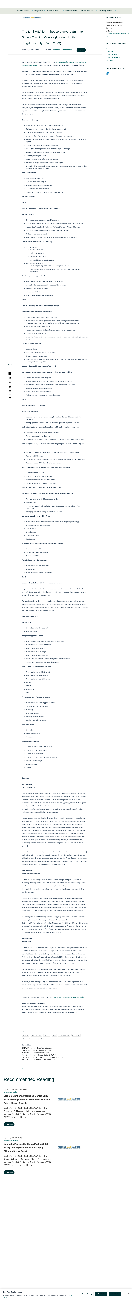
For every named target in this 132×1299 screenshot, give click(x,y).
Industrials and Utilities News (88, 11)
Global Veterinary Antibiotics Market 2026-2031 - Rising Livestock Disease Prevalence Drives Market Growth (27, 1100)
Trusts (43, 1039)
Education (25, 1035)
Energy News (38, 11)
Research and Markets (62, 50)
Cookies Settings (87, 1294)
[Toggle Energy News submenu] (45, 11)
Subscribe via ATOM (113, 57)
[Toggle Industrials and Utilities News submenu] (97, 11)
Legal (54, 1035)
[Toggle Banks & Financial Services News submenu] (63, 11)
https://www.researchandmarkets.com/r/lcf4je (69, 997)
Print (108, 48)
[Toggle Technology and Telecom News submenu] (115, 11)
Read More (9, 1124)
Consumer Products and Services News (23, 11)
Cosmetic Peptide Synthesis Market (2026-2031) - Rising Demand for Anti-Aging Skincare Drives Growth (27, 1148)
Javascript (110, 60)
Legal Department (64, 1035)
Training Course (33, 1039)
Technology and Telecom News (106, 11)
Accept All (115, 1294)
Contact (24, 1069)
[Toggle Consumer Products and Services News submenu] (32, 11)
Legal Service (76, 1035)
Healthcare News (71, 11)
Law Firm (46, 1035)
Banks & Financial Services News (54, 11)
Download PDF (111, 51)
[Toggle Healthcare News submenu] (79, 11)
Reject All (101, 1294)
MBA (24, 1039)
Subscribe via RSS (112, 54)
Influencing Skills (36, 1035)
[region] (66, 1294)
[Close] (129, 1294)
